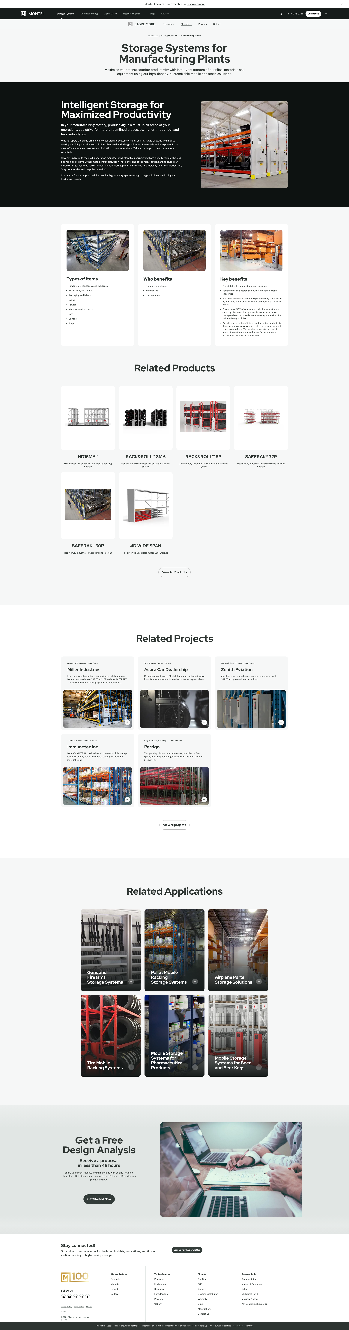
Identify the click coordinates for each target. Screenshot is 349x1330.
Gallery (165, 13)
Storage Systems (65, 13)
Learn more (238, 1326)
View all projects (174, 825)
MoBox (64, 1311)
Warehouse (153, 35)
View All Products (174, 572)
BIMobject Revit (250, 1294)
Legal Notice (79, 1307)
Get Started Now (99, 1199)
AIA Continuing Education (254, 1304)
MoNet (89, 1307)
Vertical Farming (89, 13)
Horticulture (160, 1284)
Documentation (249, 1279)
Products (167, 24)
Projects (202, 24)
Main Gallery (204, 1309)
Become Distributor (208, 1294)
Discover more (196, 4)
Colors (245, 1289)
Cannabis (159, 1289)
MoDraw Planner (250, 1299)
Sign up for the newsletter (187, 1249)
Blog (152, 13)
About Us (109, 13)
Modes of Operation (252, 1284)
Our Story (203, 1279)
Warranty (202, 1299)
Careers (202, 1289)
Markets (185, 24)
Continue (249, 1326)
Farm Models (161, 1294)
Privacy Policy (66, 1307)
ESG (200, 1284)
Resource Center (132, 13)
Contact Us (313, 13)
